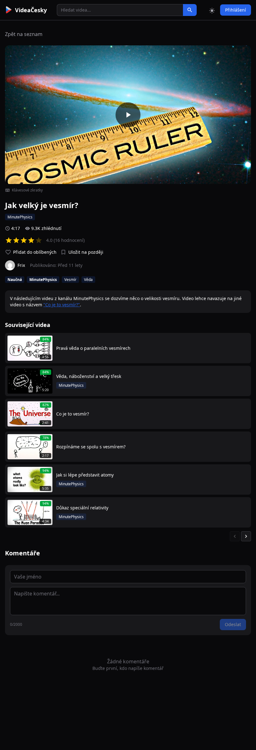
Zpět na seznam (23, 34)
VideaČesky (31, 10)
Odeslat (233, 624)
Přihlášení (235, 10)
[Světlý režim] (212, 10)
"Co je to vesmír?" (61, 305)
